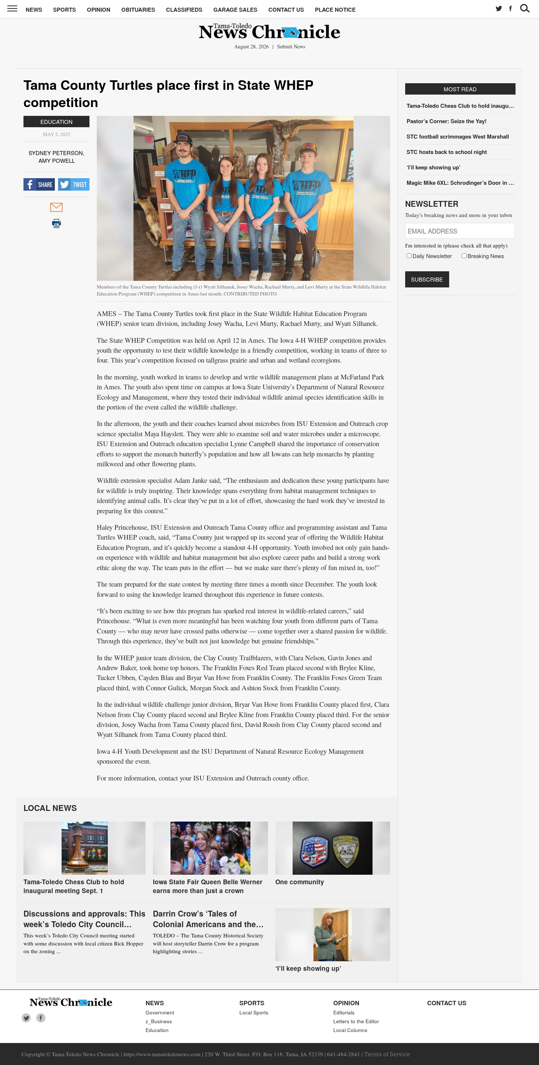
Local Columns (350, 1030)
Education (56, 121)
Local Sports (253, 1012)
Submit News (291, 46)
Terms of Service (387, 1054)
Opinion (98, 9)
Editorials (344, 1012)
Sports (64, 9)
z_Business (159, 1021)
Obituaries (138, 9)
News (34, 9)
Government (160, 1012)
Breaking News (485, 256)
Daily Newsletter (432, 256)
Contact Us (286, 9)
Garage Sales (235, 9)
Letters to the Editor (356, 1021)
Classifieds (184, 9)
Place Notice (335, 9)
